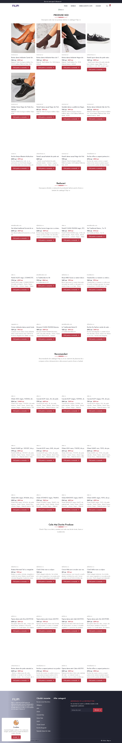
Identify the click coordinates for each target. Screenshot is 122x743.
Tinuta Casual (41, 725)
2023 (38, 712)
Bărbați (73, 6)
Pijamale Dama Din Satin (44, 731)
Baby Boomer (30, 741)
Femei (66, 6)
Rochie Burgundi (41, 728)
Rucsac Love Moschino (43, 702)
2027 (38, 721)
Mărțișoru (39, 705)
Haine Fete (40, 718)
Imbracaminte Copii (85, 6)
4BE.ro (37, 741)
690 (38, 708)
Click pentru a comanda (20, 67)
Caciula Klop (40, 715)
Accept (15, 737)
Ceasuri (98, 6)
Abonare (97, 710)
